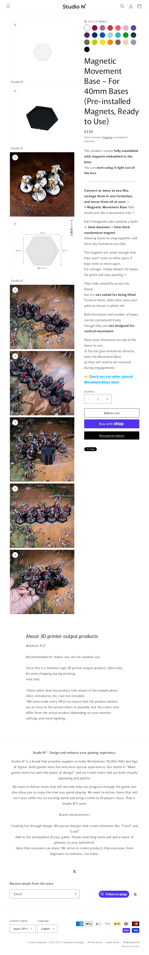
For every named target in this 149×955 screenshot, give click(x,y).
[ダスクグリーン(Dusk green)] (133, 35)
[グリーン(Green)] (125, 35)
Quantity (89, 391)
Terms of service (130, 946)
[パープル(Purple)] (133, 28)
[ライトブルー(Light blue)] (110, 35)
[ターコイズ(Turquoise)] (118, 35)
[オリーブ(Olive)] (87, 42)
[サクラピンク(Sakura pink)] (125, 28)
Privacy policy (95, 942)
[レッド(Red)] (110, 28)
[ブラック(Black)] (87, 49)
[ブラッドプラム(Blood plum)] (94, 28)
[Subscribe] (75, 893)
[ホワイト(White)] (87, 28)
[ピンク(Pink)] (118, 28)
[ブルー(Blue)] (102, 35)
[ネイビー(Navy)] (94, 35)
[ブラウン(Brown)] (118, 42)
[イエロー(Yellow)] (102, 42)
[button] (8, 6)
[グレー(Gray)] (133, 42)
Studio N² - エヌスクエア (49, 942)
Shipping (107, 137)
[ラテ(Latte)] (125, 42)
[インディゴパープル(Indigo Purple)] (87, 35)
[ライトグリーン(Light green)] (94, 42)
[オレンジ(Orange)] (110, 42)
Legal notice (112, 942)
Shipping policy (131, 942)
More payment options (111, 435)
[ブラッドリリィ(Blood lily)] (102, 28)
